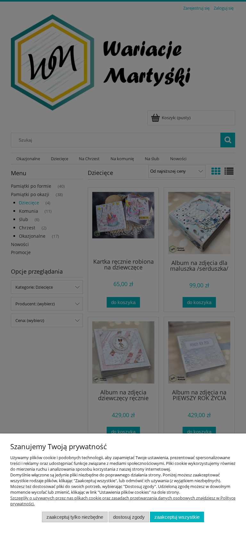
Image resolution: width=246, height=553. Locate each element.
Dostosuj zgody (129, 517)
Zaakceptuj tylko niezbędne (74, 517)
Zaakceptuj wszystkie (177, 517)
